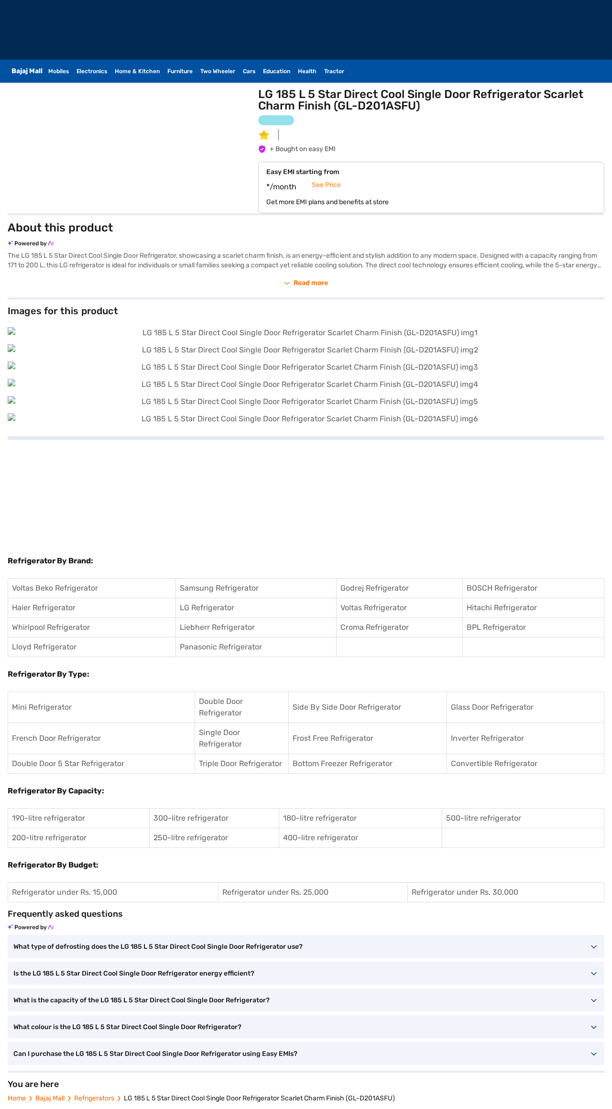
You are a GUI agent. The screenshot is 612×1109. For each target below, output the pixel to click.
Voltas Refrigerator (373, 607)
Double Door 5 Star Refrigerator (68, 763)
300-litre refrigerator (191, 818)
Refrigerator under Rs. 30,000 (465, 892)
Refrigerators (94, 1098)
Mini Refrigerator (42, 707)
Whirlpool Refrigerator (51, 627)
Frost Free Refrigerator (333, 738)
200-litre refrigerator (49, 837)
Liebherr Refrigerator (217, 627)
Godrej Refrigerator (374, 588)
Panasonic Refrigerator (221, 646)
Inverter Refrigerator (487, 738)
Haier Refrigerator (44, 607)
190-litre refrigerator (48, 818)
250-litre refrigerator (190, 837)
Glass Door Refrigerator (492, 707)
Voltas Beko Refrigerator (55, 588)
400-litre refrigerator (320, 837)
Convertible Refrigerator (494, 763)
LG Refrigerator (207, 607)
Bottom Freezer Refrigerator (343, 763)
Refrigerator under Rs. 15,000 (64, 892)
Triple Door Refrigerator (240, 763)
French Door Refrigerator (56, 738)
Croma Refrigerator (374, 627)
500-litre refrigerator (483, 818)
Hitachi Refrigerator (502, 607)
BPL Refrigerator (496, 627)
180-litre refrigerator (320, 818)
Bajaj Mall (50, 1098)
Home (17, 1098)
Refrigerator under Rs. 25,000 (275, 892)
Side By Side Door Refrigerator (347, 707)
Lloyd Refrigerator (44, 646)
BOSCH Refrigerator (502, 588)
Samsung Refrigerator (219, 588)
